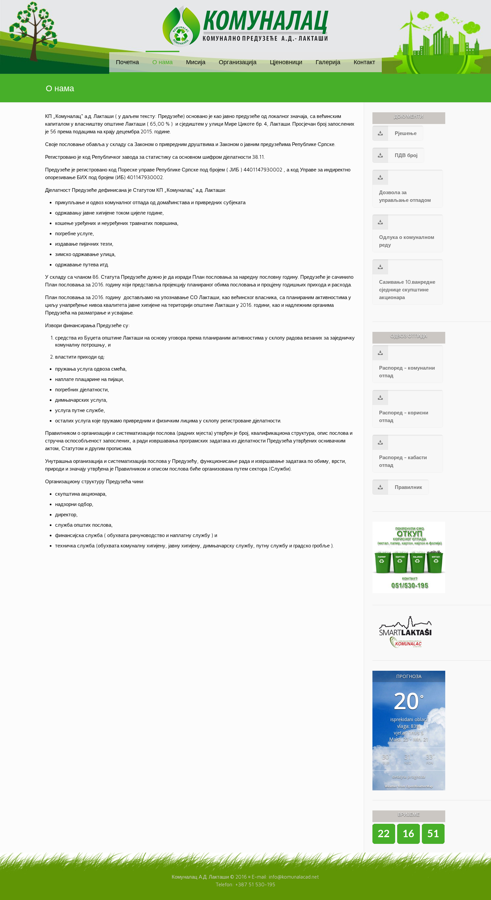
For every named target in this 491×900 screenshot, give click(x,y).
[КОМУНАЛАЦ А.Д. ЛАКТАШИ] (245, 26)
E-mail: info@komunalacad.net (285, 877)
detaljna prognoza (408, 776)
